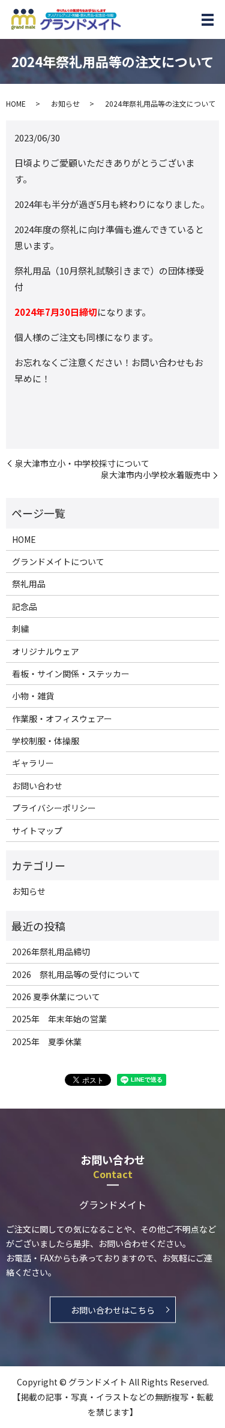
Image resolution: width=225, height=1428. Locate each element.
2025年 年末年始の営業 (59, 1019)
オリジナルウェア (45, 651)
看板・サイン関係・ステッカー (71, 674)
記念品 (24, 606)
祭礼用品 (29, 584)
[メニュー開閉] (208, 20)
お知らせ (65, 103)
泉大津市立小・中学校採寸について (82, 463)
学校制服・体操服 (45, 741)
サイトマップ (37, 831)
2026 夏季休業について (56, 997)
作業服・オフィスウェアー (62, 718)
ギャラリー (33, 763)
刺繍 (20, 629)
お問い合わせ (37, 786)
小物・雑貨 (33, 696)
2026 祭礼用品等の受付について (76, 974)
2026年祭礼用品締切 (51, 952)
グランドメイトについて (58, 561)
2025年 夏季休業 (47, 1041)
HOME (16, 103)
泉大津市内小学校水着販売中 (155, 475)
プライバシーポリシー (54, 808)
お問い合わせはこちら (113, 1309)
